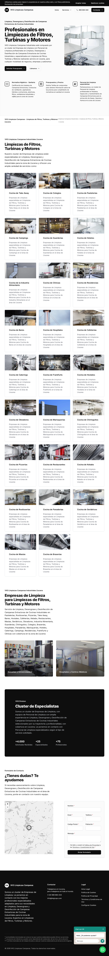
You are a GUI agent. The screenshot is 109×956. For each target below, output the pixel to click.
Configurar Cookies (88, 905)
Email (70, 815)
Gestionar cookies (97, 3)
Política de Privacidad (92, 845)
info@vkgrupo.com (54, 898)
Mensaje (71, 833)
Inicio (57, 10)
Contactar (96, 10)
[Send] (102, 941)
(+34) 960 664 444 (54, 895)
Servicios (65, 10)
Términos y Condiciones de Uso (83, 847)
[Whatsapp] (102, 949)
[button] (29, 827)
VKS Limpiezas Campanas (21, 10)
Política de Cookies (88, 892)
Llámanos (33, 68)
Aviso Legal (85, 889)
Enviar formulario (84, 852)
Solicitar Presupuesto (14, 68)
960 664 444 (83, 10)
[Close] (103, 929)
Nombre (71, 806)
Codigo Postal (73, 824)
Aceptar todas (81, 3)
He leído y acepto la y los (85, 846)
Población (90, 824)
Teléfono (89, 815)
